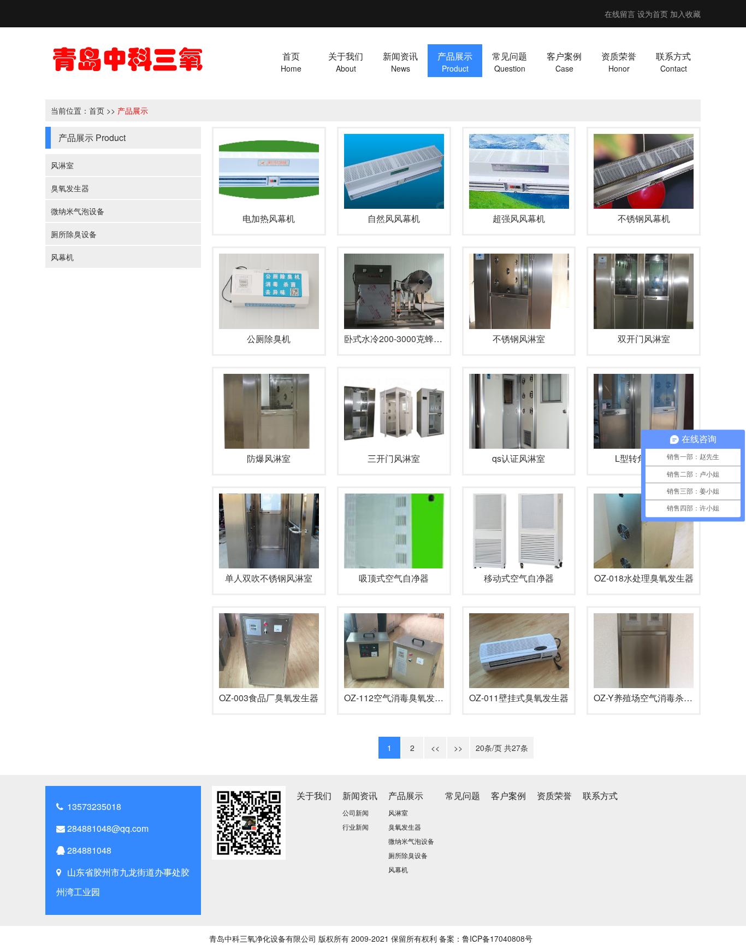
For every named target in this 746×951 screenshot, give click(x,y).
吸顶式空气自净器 (394, 578)
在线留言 (620, 13)
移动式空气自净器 (519, 578)
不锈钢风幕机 (644, 218)
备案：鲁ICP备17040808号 (485, 938)
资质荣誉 (554, 795)
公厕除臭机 (269, 338)
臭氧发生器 (70, 188)
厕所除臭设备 (74, 233)
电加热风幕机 (268, 218)
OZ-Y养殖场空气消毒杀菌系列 (652, 697)
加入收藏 (685, 13)
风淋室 (62, 165)
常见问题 (462, 795)
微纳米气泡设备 (77, 211)
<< (435, 747)
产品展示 (132, 110)
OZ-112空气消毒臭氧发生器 (398, 697)
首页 (96, 110)
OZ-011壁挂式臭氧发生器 (519, 697)
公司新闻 (355, 812)
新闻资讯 (359, 795)
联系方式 (600, 795)
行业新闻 (355, 826)
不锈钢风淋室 (519, 338)
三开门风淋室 (394, 458)
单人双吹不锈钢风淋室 (268, 578)
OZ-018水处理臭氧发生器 (644, 578)
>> (458, 747)
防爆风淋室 (269, 458)
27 (516, 747)
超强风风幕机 (519, 218)
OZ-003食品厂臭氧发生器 (268, 697)
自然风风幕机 (394, 218)
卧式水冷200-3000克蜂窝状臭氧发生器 (419, 338)
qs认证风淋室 (518, 458)
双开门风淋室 (644, 338)
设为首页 (652, 13)
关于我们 (314, 795)
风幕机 (62, 256)
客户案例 (508, 795)
